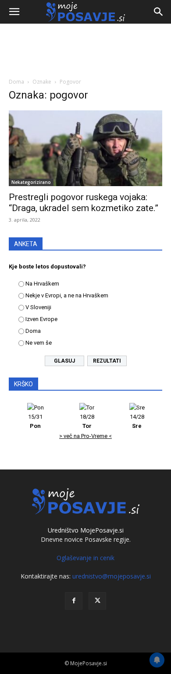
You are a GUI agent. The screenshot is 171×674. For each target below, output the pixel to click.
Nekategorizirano (31, 182)
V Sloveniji (38, 307)
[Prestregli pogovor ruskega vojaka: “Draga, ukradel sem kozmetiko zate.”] (85, 148)
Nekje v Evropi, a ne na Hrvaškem (66, 295)
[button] (14, 12)
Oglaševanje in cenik (85, 558)
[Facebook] (73, 601)
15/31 (35, 421)
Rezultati (107, 361)
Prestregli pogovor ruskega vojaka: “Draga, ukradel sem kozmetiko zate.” (83, 202)
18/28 (87, 421)
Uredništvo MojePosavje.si (86, 530)
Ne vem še (38, 342)
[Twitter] (97, 601)
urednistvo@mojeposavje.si (111, 576)
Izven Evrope (41, 319)
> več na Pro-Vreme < (85, 436)
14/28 (137, 421)
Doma (16, 81)
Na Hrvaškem (42, 283)
